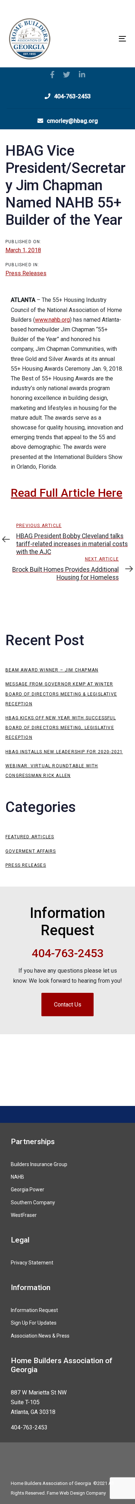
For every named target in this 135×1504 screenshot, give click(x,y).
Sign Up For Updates (34, 1323)
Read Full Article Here (66, 493)
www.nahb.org (52, 319)
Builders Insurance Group (39, 1164)
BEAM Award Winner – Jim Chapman (51, 670)
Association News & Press (40, 1336)
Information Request (34, 1310)
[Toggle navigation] (106, 38)
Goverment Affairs (30, 851)
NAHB (17, 1177)
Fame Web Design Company (76, 1493)
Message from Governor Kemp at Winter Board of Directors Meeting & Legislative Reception (61, 694)
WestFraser (24, 1215)
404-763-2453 (29, 1427)
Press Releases (25, 273)
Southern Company (33, 1202)
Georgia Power (27, 1189)
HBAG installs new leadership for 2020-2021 (64, 751)
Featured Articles (29, 836)
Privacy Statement (32, 1263)
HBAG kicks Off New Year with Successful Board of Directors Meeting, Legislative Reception (60, 727)
